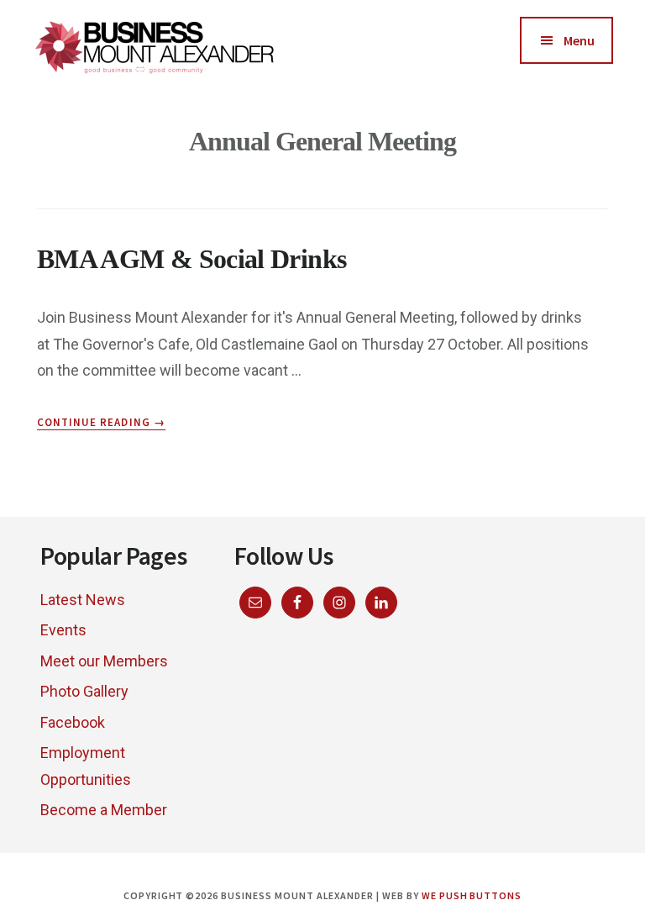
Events (63, 630)
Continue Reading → (101, 422)
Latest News (82, 599)
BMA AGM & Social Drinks (191, 259)
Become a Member (103, 810)
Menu (579, 40)
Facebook (72, 722)
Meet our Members (104, 661)
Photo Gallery (84, 691)
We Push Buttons (472, 895)
